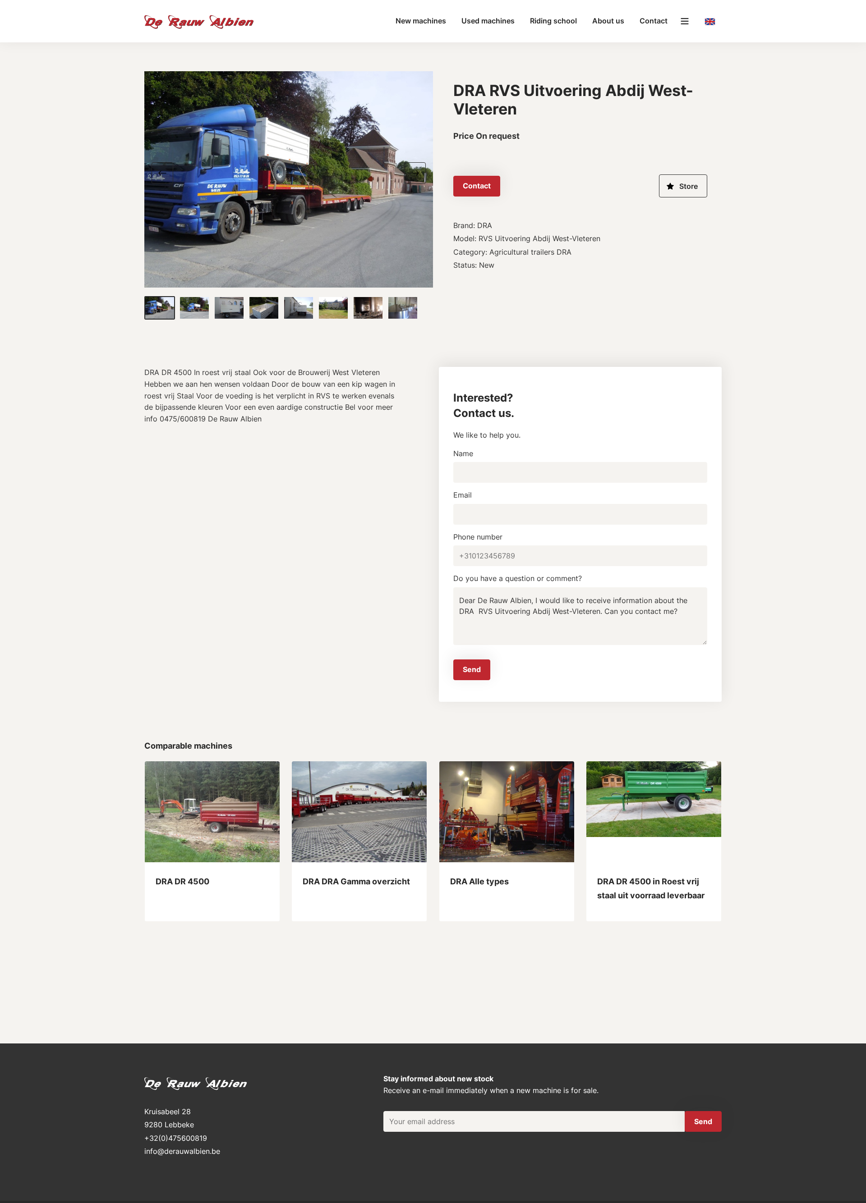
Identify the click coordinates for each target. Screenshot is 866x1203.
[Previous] (166, 172)
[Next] (411, 172)
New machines (421, 20)
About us (608, 20)
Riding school (553, 20)
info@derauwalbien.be (182, 1151)
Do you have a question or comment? (517, 578)
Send (472, 669)
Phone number (477, 536)
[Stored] (683, 185)
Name (463, 453)
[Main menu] (684, 21)
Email (462, 494)
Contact (654, 20)
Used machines (488, 20)
